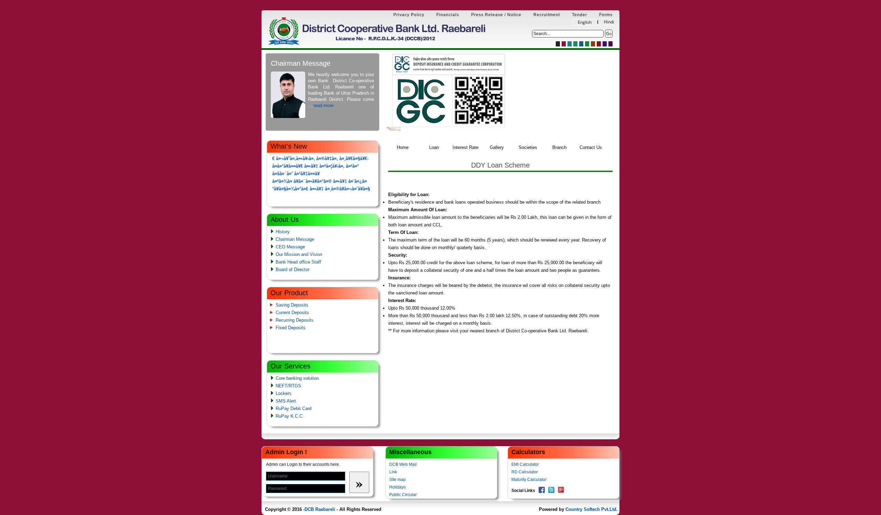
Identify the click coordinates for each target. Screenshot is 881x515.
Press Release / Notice (496, 14)
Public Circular (403, 494)
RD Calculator (524, 472)
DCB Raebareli (320, 509)
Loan (434, 147)
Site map (397, 479)
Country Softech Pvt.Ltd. (591, 509)
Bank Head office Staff (298, 262)
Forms (606, 14)
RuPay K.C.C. (290, 416)
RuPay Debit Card (293, 408)
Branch (559, 147)
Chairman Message (295, 239)
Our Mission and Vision (299, 254)
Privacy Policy (408, 14)
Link (393, 472)
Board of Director (292, 269)
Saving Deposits (292, 305)
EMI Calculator (525, 464)
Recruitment (546, 14)
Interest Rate (465, 147)
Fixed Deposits (291, 327)
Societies (528, 147)
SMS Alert (286, 401)
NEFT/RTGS (288, 385)
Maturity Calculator (528, 479)
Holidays (397, 487)
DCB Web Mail (403, 464)
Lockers (283, 393)
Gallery (497, 147)
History (283, 231)
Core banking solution (297, 378)
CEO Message (290, 246)
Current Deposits (292, 312)
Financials (447, 14)
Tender (579, 14)
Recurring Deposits (295, 320)
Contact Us (591, 147)
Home (402, 147)
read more (323, 105)
